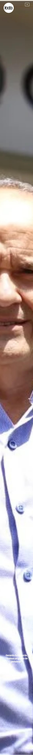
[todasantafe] (9, 12)
